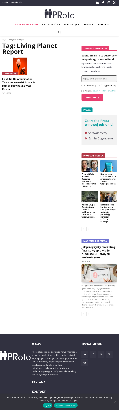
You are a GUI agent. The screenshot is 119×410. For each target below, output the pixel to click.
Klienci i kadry (9, 73)
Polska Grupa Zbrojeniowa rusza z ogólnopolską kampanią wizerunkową (88, 210)
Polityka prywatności (65, 405)
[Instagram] (108, 2)
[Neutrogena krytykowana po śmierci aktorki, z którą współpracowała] (108, 166)
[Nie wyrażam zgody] (115, 401)
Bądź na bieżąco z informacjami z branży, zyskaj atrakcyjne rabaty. (97, 65)
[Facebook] (103, 2)
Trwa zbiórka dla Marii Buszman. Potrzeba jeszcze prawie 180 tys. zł (89, 180)
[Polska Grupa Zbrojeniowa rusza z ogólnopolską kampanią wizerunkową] (90, 196)
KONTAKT (39, 391)
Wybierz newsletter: (91, 71)
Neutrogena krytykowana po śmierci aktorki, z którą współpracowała (108, 179)
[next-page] (88, 229)
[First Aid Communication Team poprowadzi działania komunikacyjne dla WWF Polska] (19, 66)
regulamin (96, 91)
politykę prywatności (109, 91)
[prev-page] (83, 229)
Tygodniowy (110, 85)
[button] (59, 32)
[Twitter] (114, 2)
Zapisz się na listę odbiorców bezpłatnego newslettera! (99, 57)
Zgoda (47, 405)
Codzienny (91, 85)
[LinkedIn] (97, 2)
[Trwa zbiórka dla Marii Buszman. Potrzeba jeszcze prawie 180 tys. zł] (90, 166)
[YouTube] (85, 362)
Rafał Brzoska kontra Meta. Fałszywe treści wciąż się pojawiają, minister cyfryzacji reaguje (108, 213)
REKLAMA (38, 382)
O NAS (36, 344)
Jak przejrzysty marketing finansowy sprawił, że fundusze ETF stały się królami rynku (98, 252)
